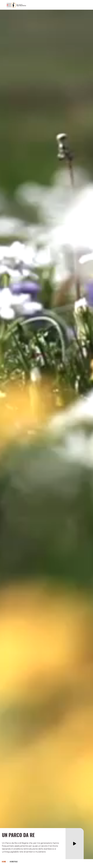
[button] (75, 843)
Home (4, 861)
